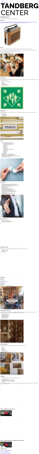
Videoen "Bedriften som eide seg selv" (7, 22)
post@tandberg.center (4, 281)
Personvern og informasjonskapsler (4, 451)
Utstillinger (1, 22)
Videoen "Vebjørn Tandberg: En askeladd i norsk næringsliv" (20, 22)
